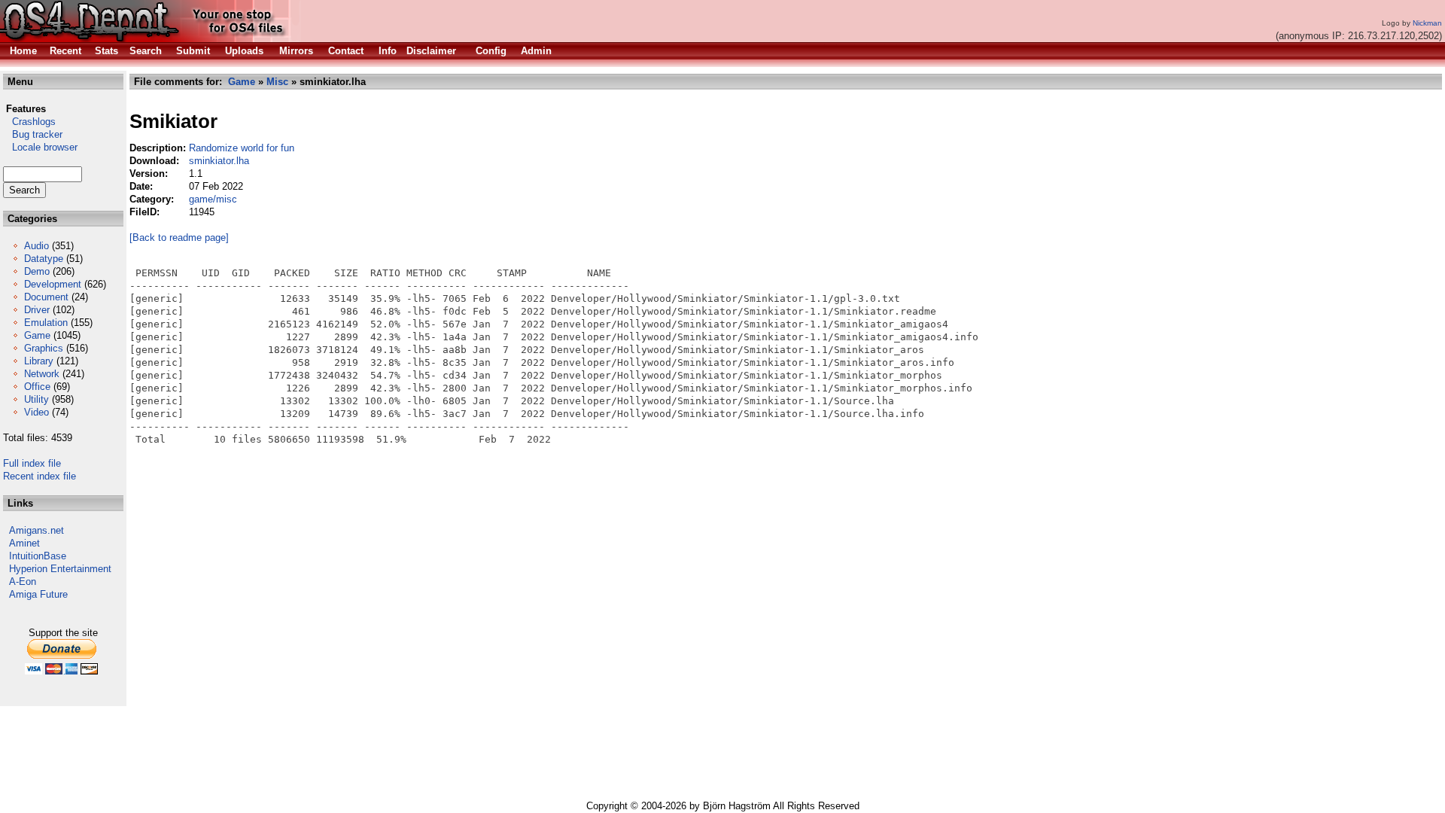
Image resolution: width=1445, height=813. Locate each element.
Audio (36, 245)
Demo (37, 271)
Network (41, 373)
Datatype (43, 258)
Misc (277, 81)
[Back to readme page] (179, 237)
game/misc (213, 199)
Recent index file (39, 476)
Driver (37, 309)
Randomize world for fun (241, 148)
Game (37, 335)
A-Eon (22, 581)
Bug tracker (32, 134)
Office (37, 386)
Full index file (32, 463)
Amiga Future (38, 594)
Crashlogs (29, 121)
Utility (36, 399)
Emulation (46, 322)
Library (38, 361)
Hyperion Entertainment (60, 568)
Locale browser (40, 147)
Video (36, 412)
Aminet (24, 543)
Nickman (1427, 23)
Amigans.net (36, 530)
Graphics (43, 348)
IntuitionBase (37, 556)
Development (52, 284)
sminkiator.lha (219, 160)
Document (46, 297)
